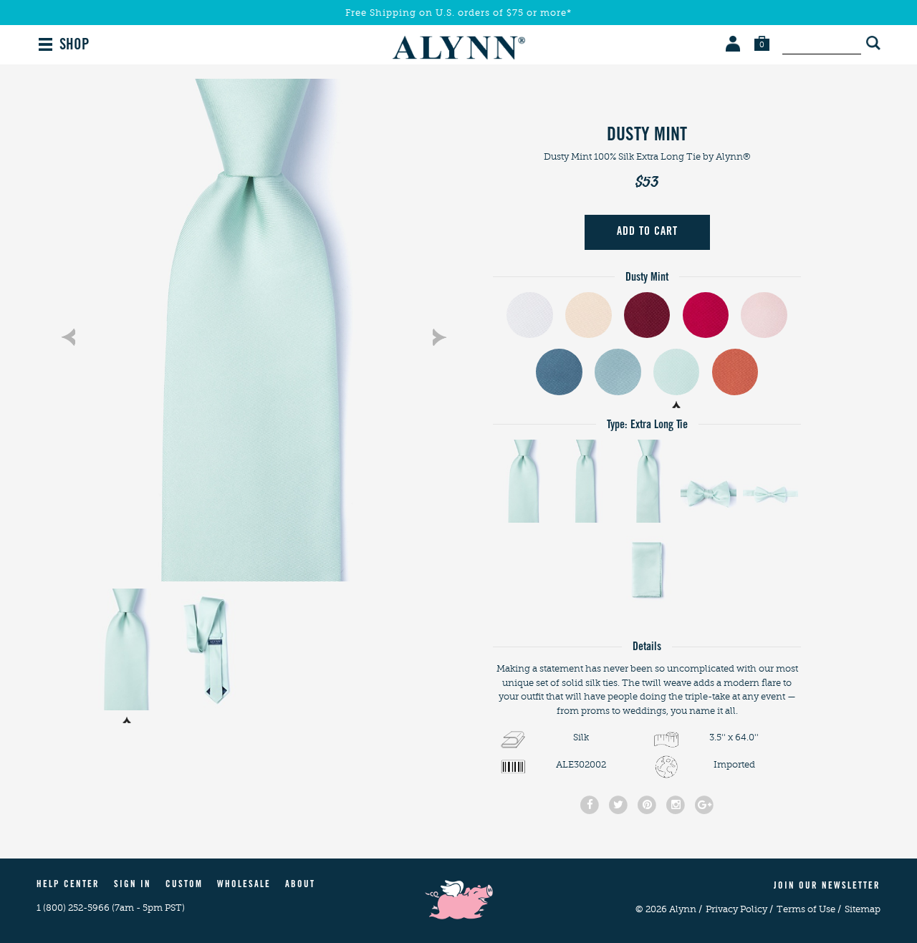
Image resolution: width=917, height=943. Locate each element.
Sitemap (862, 909)
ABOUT (300, 885)
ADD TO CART (647, 232)
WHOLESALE (244, 885)
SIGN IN (132, 885)
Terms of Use (809, 909)
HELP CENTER (68, 885)
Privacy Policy (739, 909)
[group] (253, 330)
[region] (253, 330)
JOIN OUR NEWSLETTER (827, 886)
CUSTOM (184, 885)
